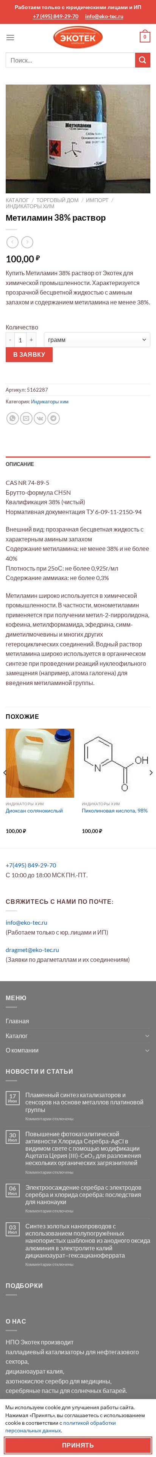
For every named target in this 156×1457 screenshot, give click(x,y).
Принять (78, 1445)
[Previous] (5, 788)
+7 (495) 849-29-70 (55, 16)
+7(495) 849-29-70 (31, 865)
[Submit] (142, 60)
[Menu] (10, 37)
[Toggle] (147, 1035)
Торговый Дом (57, 200)
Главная (17, 1020)
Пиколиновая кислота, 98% (115, 811)
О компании (22, 1050)
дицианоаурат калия (34, 1371)
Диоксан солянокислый (34, 811)
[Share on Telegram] (53, 418)
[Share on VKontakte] (40, 418)
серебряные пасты (32, 1390)
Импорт (97, 200)
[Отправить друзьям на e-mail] (26, 418)
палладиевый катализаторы (45, 1351)
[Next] (150, 788)
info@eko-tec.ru (104, 16)
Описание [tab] (20, 464)
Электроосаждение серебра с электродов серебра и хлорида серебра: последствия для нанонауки (83, 1194)
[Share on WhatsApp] (12, 418)
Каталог (17, 200)
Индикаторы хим (30, 206)
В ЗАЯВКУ (29, 354)
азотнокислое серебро (37, 1381)
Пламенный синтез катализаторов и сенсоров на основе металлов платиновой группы (84, 1102)
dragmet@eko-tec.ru (32, 949)
